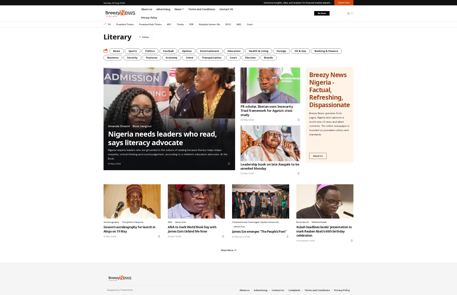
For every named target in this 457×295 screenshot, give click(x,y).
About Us (318, 156)
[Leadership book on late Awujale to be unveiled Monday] (270, 143)
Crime (189, 57)
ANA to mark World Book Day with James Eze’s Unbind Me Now (192, 229)
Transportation (211, 57)
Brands (268, 57)
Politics (150, 51)
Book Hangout (142, 126)
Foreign (281, 51)
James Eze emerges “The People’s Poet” (259, 231)
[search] (342, 13)
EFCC (228, 24)
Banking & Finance (326, 51)
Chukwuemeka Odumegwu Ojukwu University (255, 222)
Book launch (302, 222)
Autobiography (111, 222)
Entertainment (209, 51)
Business (113, 57)
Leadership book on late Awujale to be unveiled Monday (269, 166)
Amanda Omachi (119, 126)
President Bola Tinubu (150, 24)
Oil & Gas (300, 51)
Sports (133, 51)
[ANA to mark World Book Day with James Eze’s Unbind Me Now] (196, 201)
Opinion (187, 51)
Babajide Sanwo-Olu (209, 24)
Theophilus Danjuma (132, 222)
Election (250, 57)
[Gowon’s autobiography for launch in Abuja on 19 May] (132, 201)
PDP (191, 24)
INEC (239, 24)
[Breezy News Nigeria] (119, 278)
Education (234, 51)
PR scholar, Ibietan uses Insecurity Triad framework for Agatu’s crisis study (266, 110)
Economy (171, 57)
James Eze (180, 222)
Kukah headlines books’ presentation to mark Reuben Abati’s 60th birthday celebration (324, 231)
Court (250, 24)
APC (169, 24)
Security (132, 57)
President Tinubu (125, 24)
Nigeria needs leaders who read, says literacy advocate (162, 138)
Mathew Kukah (319, 222)
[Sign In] (334, 13)
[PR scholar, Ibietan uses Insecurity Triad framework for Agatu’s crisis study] (270, 85)
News (116, 51)
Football (168, 51)
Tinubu (180, 24)
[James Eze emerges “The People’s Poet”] (260, 201)
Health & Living (258, 51)
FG (109, 24)
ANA (170, 222)
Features (151, 57)
